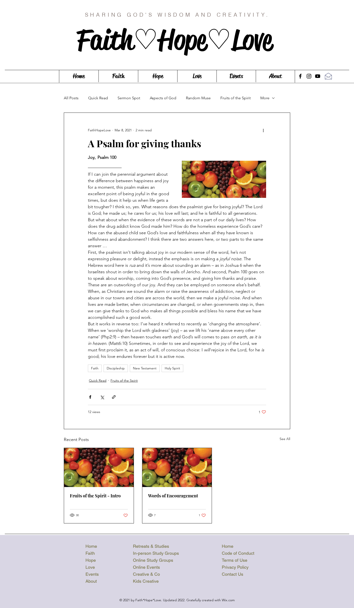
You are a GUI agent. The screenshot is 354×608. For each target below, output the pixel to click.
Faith (94, 368)
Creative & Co (146, 574)
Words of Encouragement (173, 496)
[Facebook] (300, 76)
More (264, 98)
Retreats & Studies (151, 546)
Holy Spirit (172, 368)
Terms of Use (234, 560)
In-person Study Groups (156, 553)
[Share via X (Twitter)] (102, 397)
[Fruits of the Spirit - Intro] (99, 467)
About (91, 581)
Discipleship (116, 368)
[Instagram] (309, 76)
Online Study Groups (153, 560)
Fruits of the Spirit (235, 98)
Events (92, 574)
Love (90, 567)
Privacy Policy (235, 567)
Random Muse (198, 98)
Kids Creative (146, 581)
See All (285, 439)
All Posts (71, 98)
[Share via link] (113, 397)
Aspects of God (163, 98)
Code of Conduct (238, 553)
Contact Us (232, 574)
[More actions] (263, 130)
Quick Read (98, 98)
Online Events (146, 567)
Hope (90, 560)
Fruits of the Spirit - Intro (95, 496)
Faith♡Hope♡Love (177, 40)
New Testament (145, 368)
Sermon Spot (129, 98)
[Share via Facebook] (90, 397)
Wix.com (228, 600)
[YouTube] (318, 76)
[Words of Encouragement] (177, 467)
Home (91, 546)
